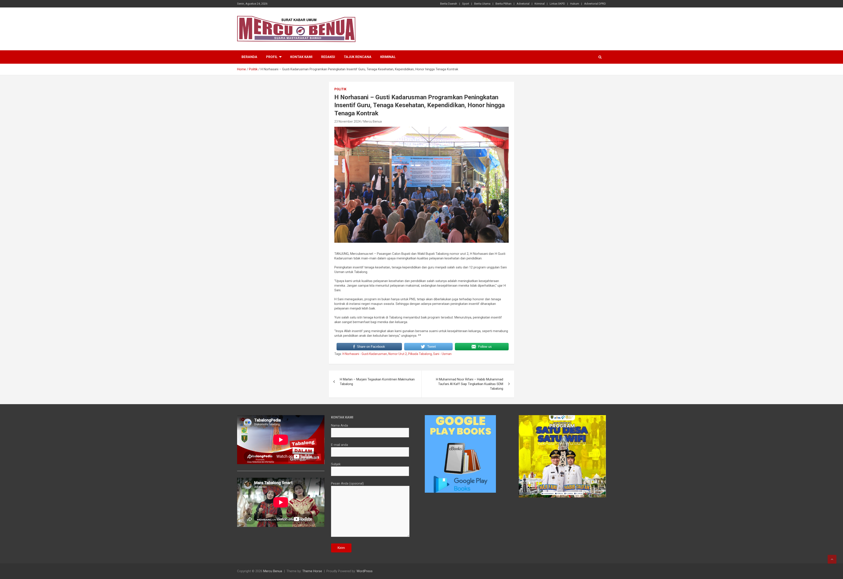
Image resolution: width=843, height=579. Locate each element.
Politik (340, 89)
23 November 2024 (347, 121)
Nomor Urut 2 (397, 354)
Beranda (249, 57)
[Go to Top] (832, 559)
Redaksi (328, 57)
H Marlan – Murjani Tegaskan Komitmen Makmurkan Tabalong (377, 381)
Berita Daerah (448, 3)
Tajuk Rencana (357, 57)
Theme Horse (312, 571)
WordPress (365, 571)
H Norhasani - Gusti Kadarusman (364, 354)
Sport (465, 3)
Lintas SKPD (557, 3)
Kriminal (540, 3)
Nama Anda (339, 425)
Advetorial (523, 3)
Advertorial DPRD (595, 3)
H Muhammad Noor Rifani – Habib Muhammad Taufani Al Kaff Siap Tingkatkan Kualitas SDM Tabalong (469, 384)
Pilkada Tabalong (420, 354)
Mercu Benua (372, 121)
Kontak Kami (301, 57)
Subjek (335, 464)
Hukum (574, 3)
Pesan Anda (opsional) (347, 483)
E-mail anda (339, 445)
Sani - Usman (442, 354)
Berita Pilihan (503, 3)
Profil (272, 57)
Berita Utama (482, 3)
